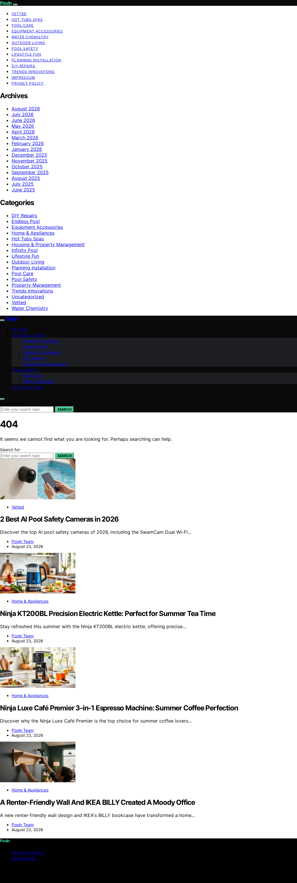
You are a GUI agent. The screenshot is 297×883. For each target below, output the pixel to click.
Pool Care (23, 25)
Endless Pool (26, 221)
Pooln (6, 3)
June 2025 (23, 190)
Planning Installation (36, 60)
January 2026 (27, 149)
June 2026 (23, 120)
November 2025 (30, 161)
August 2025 (26, 178)
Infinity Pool (25, 250)
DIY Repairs (23, 66)
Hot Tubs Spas (27, 19)
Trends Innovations (33, 72)
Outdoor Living (28, 43)
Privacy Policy (28, 83)
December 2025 (29, 155)
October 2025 (27, 166)
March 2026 (25, 137)
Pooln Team (23, 541)
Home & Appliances (33, 233)
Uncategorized (28, 296)
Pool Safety (25, 48)
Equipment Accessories (37, 31)
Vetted (19, 14)
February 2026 (28, 143)
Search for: (10, 403)
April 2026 (23, 132)
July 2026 (23, 114)
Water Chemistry (30, 37)
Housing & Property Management (48, 244)
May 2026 (23, 126)
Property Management (36, 285)
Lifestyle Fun (26, 54)
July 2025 (23, 184)
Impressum (23, 77)
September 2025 (30, 172)
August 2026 (26, 108)
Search (64, 409)
